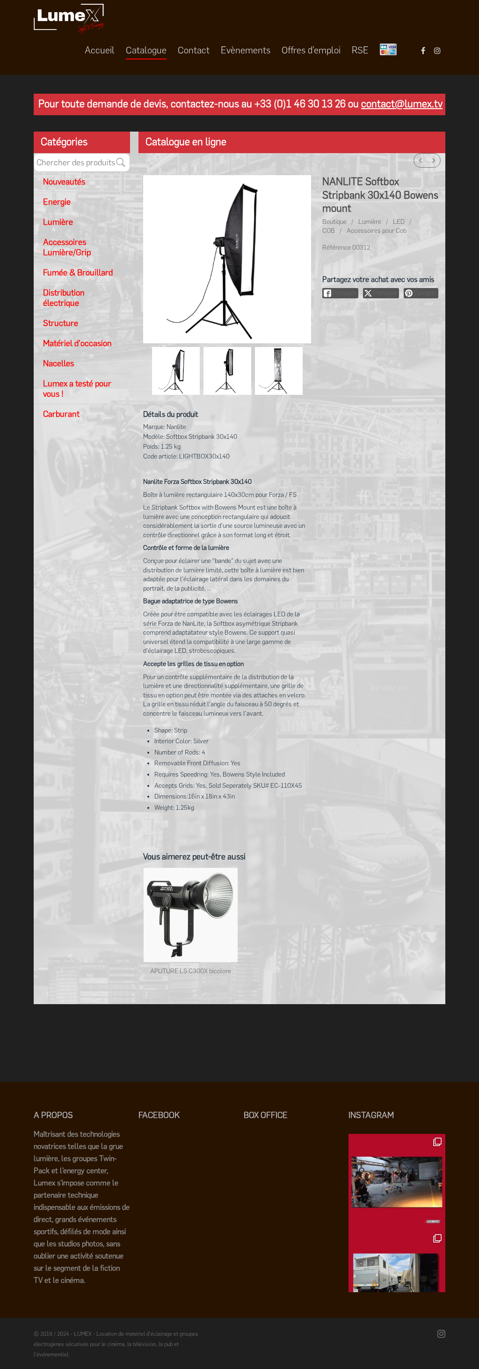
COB (328, 231)
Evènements (245, 50)
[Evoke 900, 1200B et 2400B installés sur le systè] (396, 1182)
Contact (194, 50)
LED (399, 222)
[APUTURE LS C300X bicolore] (191, 915)
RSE (360, 50)
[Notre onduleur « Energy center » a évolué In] (396, 1278)
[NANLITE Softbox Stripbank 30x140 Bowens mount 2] (279, 371)
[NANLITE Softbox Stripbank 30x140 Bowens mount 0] (176, 371)
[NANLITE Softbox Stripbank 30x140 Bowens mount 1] (227, 371)
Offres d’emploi (311, 50)
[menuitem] (420, 160)
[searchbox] (82, 162)
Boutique (334, 222)
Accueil (100, 50)
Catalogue (146, 50)
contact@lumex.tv (402, 103)
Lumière (369, 222)
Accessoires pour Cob (376, 231)
